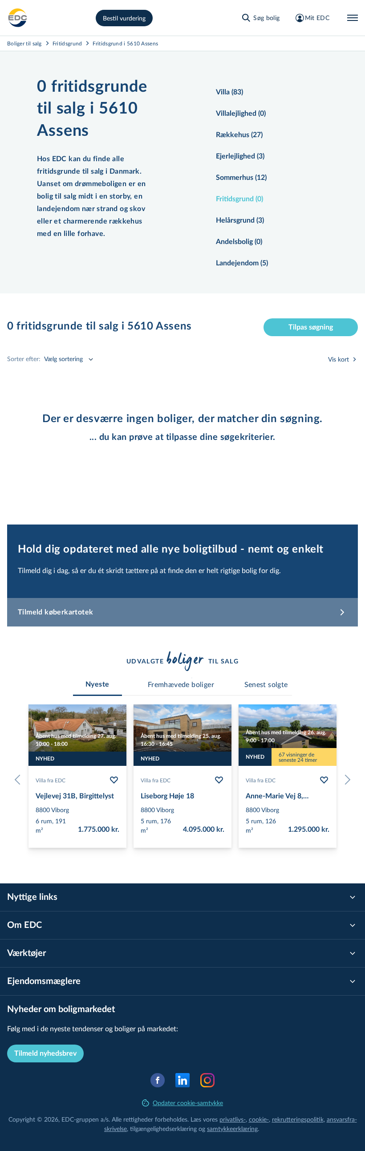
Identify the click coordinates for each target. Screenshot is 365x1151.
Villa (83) (229, 92)
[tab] (97, 684)
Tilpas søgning (310, 327)
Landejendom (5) (242, 263)
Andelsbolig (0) (239, 241)
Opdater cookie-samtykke (188, 1102)
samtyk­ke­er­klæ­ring (232, 1128)
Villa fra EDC (50, 780)
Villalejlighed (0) (241, 113)
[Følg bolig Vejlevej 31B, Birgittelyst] (114, 780)
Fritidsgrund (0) (239, 199)
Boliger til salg (24, 43)
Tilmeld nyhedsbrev (45, 1053)
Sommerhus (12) (241, 177)
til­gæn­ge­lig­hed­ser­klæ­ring (163, 1128)
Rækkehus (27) (239, 134)
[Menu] (352, 18)
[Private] (17, 17)
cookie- (259, 1119)
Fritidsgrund (67, 43)
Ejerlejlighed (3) (240, 156)
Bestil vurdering (124, 18)
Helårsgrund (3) (240, 220)
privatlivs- (232, 1119)
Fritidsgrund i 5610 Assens (125, 43)
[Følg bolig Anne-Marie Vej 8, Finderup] (324, 780)
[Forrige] (19, 779)
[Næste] (345, 779)
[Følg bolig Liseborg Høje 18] (219, 780)
